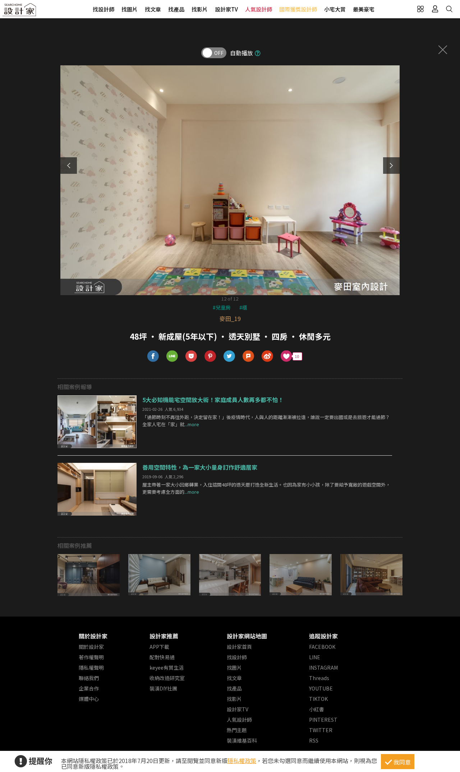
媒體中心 (89, 698)
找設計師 (103, 9)
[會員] (434, 9)
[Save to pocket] (191, 356)
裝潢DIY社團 (163, 688)
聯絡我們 (89, 678)
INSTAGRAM (323, 667)
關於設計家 (93, 636)
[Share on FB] (153, 356)
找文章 (153, 9)
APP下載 (159, 646)
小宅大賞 (335, 9)
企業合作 (89, 688)
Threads (319, 678)
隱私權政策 (241, 760)
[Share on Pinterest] (210, 356)
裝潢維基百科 (242, 740)
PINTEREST (323, 719)
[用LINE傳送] (172, 356)
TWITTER (320, 730)
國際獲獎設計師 (298, 9)
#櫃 (243, 307)
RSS (313, 740)
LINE (314, 657)
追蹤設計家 (323, 636)
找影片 (200, 9)
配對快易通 (162, 657)
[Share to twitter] (229, 356)
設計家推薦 (164, 636)
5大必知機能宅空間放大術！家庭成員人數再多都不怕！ (213, 399)
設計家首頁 (239, 646)
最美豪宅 (363, 9)
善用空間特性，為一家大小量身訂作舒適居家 (199, 467)
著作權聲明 (91, 657)
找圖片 (129, 9)
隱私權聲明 (91, 667)
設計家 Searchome (20, 12)
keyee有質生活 (167, 667)
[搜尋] (449, 9)
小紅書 (316, 709)
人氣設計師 (258, 9)
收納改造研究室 (167, 678)
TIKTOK (318, 698)
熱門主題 (237, 730)
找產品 (176, 9)
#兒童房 (222, 307)
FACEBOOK (322, 646)
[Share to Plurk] (248, 356)
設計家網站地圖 (247, 636)
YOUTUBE (321, 688)
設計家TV (226, 9)
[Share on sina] (267, 356)
